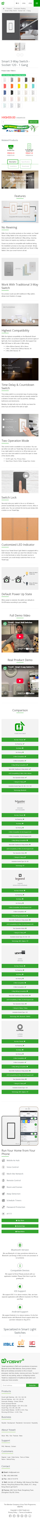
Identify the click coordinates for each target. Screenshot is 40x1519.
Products (9, 8)
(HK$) (23, 3)
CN (19, 1408)
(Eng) (30, 3)
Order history (15, 1457)
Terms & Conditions (25, 1512)
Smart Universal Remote (9, 1403)
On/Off (17, 1410)
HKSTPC (20, 1507)
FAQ (3, 1446)
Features (15, 1436)
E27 (19, 1406)
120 (22, 1397)
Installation (13, 166)
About (3, 1436)
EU (10, 1408)
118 (19, 1397)
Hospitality (34, 1423)
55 (25, 1397)
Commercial (27, 1423)
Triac (26, 1410)
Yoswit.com (26, 1510)
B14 (22, 1406)
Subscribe (32, 1385)
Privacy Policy (12, 1512)
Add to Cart (33, 122)
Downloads (25, 166)
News (20, 1436)
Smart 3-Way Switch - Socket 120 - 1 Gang (18, 11)
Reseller (4, 1423)
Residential (19, 1423)
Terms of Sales (24, 1457)
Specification (26, 162)
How (11, 1436)
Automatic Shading (19, 8)
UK (13, 1408)
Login (9, 1457)
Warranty (7, 1446)
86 (16, 1397)
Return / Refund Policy (8, 1459)
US (16, 1408)
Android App (21, 1226)
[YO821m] (20, 47)
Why (7, 1436)
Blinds (21, 1401)
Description (12, 162)
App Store (21, 1220)
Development (11, 1423)
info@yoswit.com (14, 1472)
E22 (26, 1406)
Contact (13, 1446)
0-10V (22, 1410)
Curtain (16, 1401)
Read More (21, 1231)
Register (4, 1457)
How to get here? (11, 1487)
